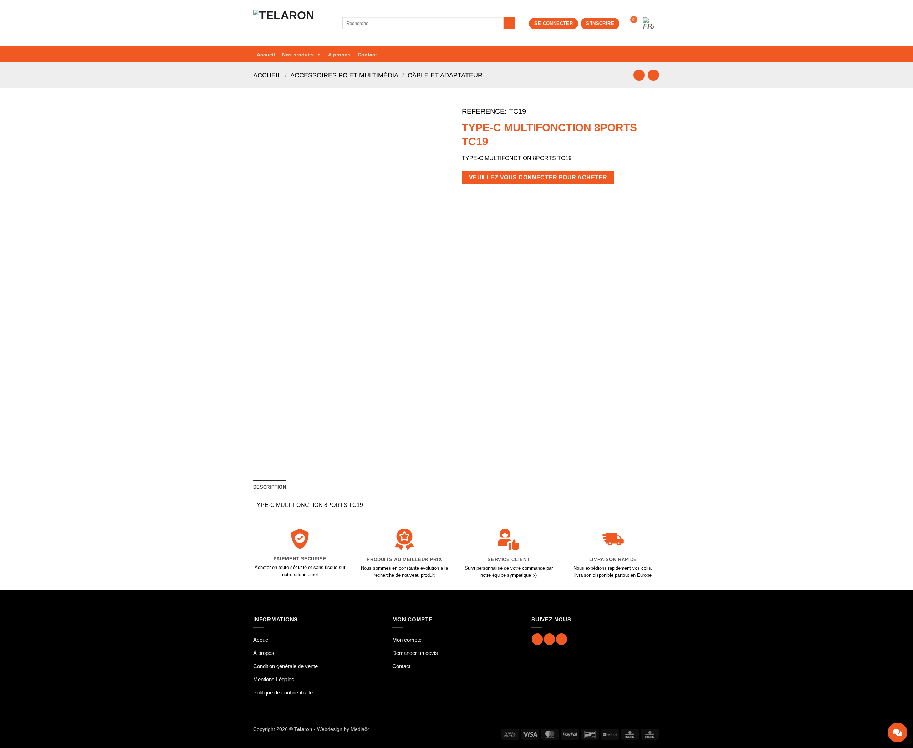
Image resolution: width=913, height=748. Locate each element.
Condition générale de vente (285, 666)
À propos (339, 54)
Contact (367, 54)
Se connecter (553, 23)
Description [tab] (269, 487)
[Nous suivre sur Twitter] (561, 639)
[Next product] (638, 75)
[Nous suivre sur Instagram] (549, 639)
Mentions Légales (273, 679)
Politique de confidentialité (283, 693)
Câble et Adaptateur (445, 75)
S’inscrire (600, 23)
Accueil (266, 54)
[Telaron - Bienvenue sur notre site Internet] (292, 23)
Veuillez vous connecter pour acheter (538, 177)
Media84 (360, 729)
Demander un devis (415, 653)
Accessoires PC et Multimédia (344, 75)
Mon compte (407, 640)
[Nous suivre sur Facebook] (537, 639)
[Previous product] (653, 75)
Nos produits (298, 54)
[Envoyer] (509, 23)
